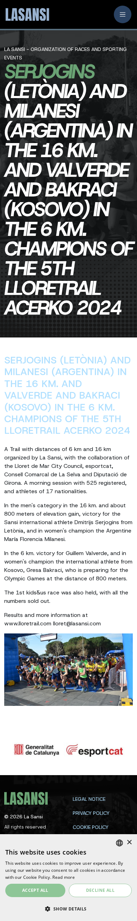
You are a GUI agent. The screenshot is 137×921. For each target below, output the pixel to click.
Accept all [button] (35, 890)
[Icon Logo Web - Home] (25, 14)
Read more (63, 877)
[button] (68, 908)
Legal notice (89, 799)
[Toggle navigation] (122, 14)
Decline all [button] (100, 890)
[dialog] (68, 877)
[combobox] (119, 842)
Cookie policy (91, 827)
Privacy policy (91, 813)
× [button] (129, 842)
